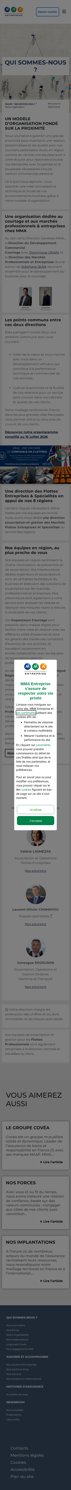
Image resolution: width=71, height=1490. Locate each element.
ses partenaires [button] (26, 712)
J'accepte (35, 820)
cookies (26, 789)
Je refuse (36, 809)
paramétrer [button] (43, 745)
